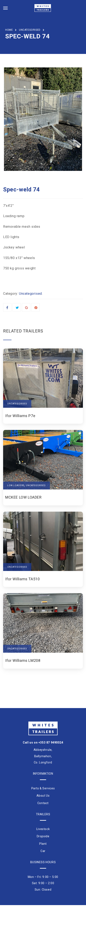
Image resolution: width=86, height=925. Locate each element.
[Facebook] (7, 308)
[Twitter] (17, 308)
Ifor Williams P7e (20, 416)
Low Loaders (15, 485)
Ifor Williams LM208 (22, 660)
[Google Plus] (26, 308)
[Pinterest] (36, 308)
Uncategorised (29, 29)
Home (9, 29)
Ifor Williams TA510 (22, 579)
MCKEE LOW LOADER (23, 497)
